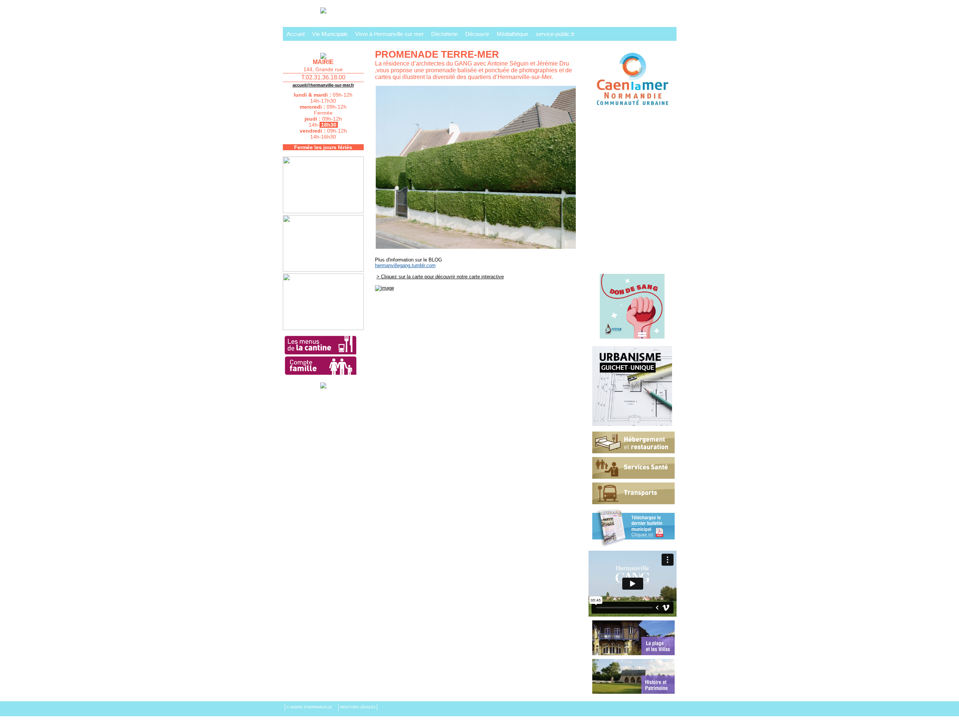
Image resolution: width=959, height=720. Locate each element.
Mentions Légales (357, 707)
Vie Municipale (330, 34)
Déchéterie (444, 34)
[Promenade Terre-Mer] (476, 87)
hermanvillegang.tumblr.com (405, 265)
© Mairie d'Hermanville (310, 707)
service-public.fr (555, 34)
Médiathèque (512, 34)
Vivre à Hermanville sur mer (389, 34)
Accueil (296, 34)
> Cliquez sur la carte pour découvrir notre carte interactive (440, 276)
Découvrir (477, 34)
